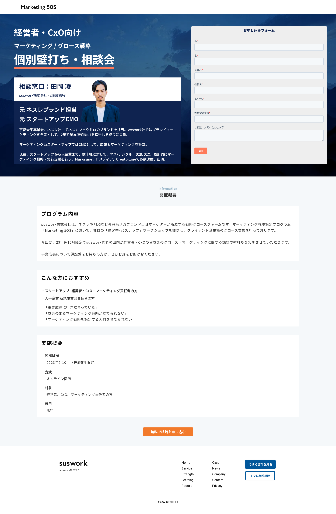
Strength (188, 474)
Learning (188, 480)
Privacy (217, 486)
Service (187, 468)
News (216, 468)
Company (219, 474)
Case (215, 462)
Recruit (187, 486)
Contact (217, 480)
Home (186, 462)
